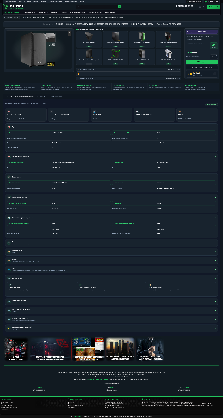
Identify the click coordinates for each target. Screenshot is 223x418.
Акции (82, 1)
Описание (42, 96)
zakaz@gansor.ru (111, 390)
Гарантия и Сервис (57, 96)
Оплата (70, 404)
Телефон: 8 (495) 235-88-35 (113, 402)
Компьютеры (43, 12)
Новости (35, 1)
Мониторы (54, 12)
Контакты (44, 1)
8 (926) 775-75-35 (184, 390)
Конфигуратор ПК (30, 12)
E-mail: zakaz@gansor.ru (112, 405)
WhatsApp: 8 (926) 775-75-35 (114, 404)
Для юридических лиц (70, 1)
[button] (185, 6)
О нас (2, 404)
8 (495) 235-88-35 (121, 377)
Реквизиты (4, 409)
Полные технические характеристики (21, 96)
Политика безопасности (75, 405)
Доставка (71, 402)
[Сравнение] (200, 7)
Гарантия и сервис (10, 1)
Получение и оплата (25, 1)
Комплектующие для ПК (77, 12)
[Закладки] (204, 7)
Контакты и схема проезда (9, 407)
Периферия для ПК (95, 12)
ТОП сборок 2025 (110, 12)
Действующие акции (7, 402)
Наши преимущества (56, 1)
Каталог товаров (13, 12)
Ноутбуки (64, 12)
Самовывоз (71, 407)
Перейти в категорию (12, 17)
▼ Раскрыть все (211, 104)
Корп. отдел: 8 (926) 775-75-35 (114, 407)
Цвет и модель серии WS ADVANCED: (91, 29)
